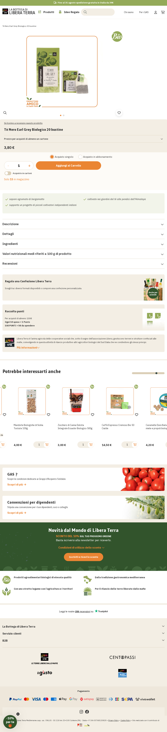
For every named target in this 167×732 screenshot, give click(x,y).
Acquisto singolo (64, 156)
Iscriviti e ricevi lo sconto (83, 557)
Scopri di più (15, 484)
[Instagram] (81, 712)
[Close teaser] (18, 714)
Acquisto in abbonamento (97, 156)
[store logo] (18, 11)
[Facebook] (87, 712)
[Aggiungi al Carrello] (5, 444)
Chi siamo (129, 12)
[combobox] (98, 12)
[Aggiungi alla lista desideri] (7, 415)
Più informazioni (27, 347)
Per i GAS (144, 12)
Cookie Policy (125, 720)
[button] (60, 115)
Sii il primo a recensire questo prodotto (23, 123)
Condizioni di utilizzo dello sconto (79, 547)
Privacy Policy (113, 720)
